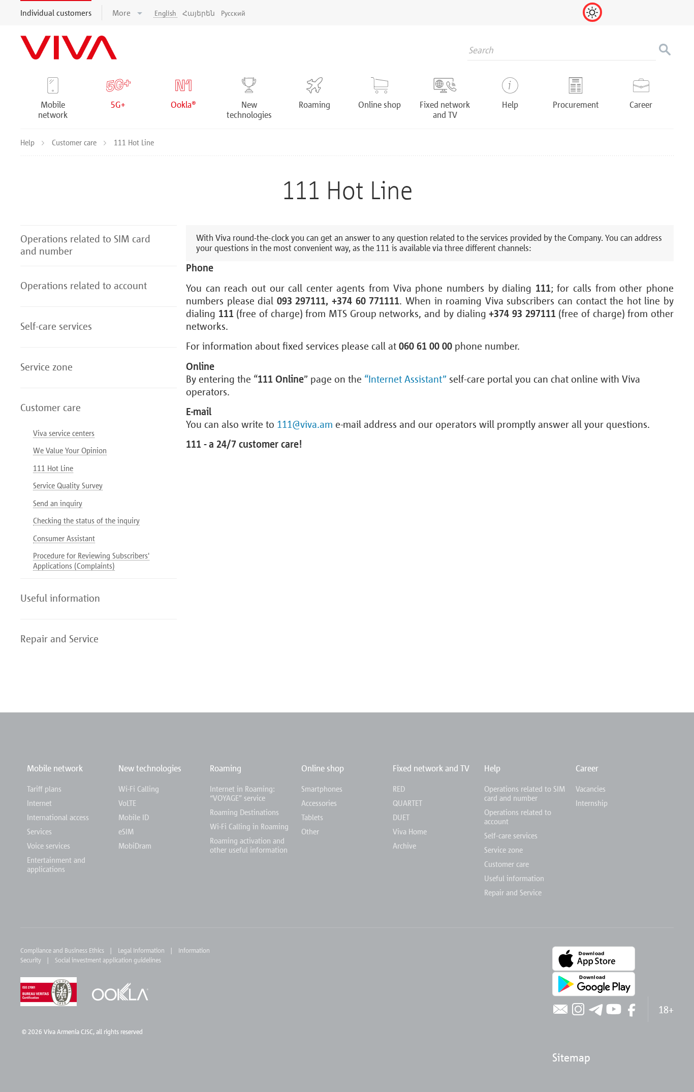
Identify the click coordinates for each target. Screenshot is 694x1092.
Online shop (322, 768)
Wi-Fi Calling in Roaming (249, 826)
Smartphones (321, 788)
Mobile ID (133, 817)
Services (39, 831)
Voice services (48, 845)
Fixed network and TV (431, 768)
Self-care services (511, 835)
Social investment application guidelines (108, 960)
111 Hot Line (53, 468)
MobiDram (134, 845)
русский (233, 13)
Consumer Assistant (64, 538)
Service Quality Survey (68, 485)
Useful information (514, 878)
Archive (404, 845)
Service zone (503, 849)
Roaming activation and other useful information (249, 845)
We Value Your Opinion (70, 450)
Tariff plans (44, 788)
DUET (401, 817)
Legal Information (141, 950)
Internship (592, 802)
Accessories (319, 802)
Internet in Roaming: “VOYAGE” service (242, 793)
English (165, 13)
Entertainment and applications (56, 864)
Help (28, 142)
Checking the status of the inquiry (86, 520)
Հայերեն (198, 13)
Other (310, 831)
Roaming (225, 768)
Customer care (75, 142)
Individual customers (55, 13)
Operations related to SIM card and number (524, 793)
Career (587, 768)
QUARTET (407, 802)
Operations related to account (517, 816)
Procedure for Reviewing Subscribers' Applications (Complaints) (91, 560)
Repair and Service (513, 892)
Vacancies (591, 788)
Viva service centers (63, 433)
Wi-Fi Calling (138, 788)
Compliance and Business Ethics (62, 950)
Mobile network (55, 768)
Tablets (312, 817)
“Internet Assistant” (405, 378)
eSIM (126, 831)
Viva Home (410, 831)
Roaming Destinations (244, 812)
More (122, 13)
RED (399, 788)
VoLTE (127, 802)
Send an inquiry (57, 503)
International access (58, 817)
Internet (39, 802)
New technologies (149, 768)
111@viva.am (305, 424)
